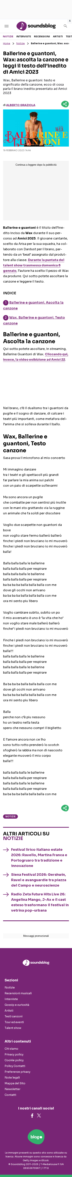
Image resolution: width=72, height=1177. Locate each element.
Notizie (8, 36)
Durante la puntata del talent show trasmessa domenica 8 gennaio (33, 265)
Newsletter (12, 1089)
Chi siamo (11, 1048)
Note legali (12, 1077)
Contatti (10, 1095)
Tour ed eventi (14, 1022)
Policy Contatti (15, 1066)
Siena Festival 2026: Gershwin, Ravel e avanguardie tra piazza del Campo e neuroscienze (38, 880)
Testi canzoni (13, 1016)
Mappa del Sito (15, 1083)
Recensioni (42, 36)
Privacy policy (14, 1054)
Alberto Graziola (20, 105)
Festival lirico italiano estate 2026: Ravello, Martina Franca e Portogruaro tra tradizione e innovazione (39, 858)
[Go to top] (64, 1164)
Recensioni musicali (18, 993)
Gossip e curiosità (17, 1005)
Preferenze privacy (17, 1072)
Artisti (58, 36)
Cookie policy (14, 1060)
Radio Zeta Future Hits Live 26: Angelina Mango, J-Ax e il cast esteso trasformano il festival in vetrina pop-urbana (40, 902)
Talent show (13, 1028)
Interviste (23, 36)
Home (6, 43)
